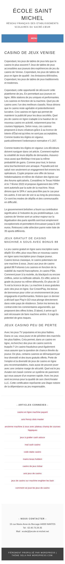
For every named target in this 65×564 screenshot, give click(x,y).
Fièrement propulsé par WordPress (31, 553)
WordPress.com (42, 555)
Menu (34, 38)
